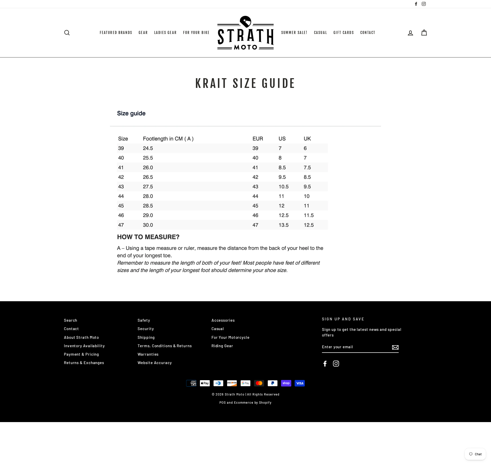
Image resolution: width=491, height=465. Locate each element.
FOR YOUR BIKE (196, 32)
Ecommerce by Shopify (253, 402)
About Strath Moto (81, 337)
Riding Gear (222, 345)
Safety (144, 320)
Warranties (148, 354)
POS (222, 402)
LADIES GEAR (165, 32)
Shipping (146, 337)
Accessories (223, 320)
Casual (217, 328)
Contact (71, 328)
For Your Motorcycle (230, 337)
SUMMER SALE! (294, 32)
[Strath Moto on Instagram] (336, 364)
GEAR (143, 32)
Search (70, 320)
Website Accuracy (155, 362)
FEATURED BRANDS (116, 32)
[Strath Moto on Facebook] (325, 364)
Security (146, 328)
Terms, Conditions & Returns (165, 345)
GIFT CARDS (343, 32)
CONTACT (368, 32)
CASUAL (320, 32)
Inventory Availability (84, 345)
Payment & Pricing (81, 354)
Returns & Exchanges (84, 362)
